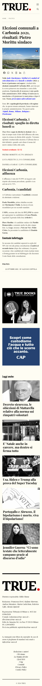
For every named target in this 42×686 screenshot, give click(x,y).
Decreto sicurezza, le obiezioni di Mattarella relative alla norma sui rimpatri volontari (18, 409)
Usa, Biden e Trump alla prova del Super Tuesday (20, 481)
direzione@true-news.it (11, 619)
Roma (11, 111)
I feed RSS (21, 659)
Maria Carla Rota (24, 604)
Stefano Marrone (31, 601)
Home (4, 18)
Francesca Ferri (17, 601)
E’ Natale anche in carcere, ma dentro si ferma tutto (17, 447)
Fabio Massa (24, 596)
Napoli (5, 111)
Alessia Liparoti (13, 606)
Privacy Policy (21, 667)
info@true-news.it (9, 642)
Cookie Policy (21, 669)
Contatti (21, 664)
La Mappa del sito (21, 656)
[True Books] (19, 322)
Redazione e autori (21, 651)
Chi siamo (21, 654)
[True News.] (16, 6)
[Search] (37, 9)
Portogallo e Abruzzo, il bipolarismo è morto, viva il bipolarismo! (20, 515)
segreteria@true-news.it (27, 627)
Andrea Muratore (9, 604)
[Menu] (38, 4)
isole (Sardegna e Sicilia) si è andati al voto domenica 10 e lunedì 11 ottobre (20, 79)
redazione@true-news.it (18, 617)
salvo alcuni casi (23, 98)
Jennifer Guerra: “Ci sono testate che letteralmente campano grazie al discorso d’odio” (20, 552)
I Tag (21, 662)
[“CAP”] (21, 346)
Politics (11, 18)
